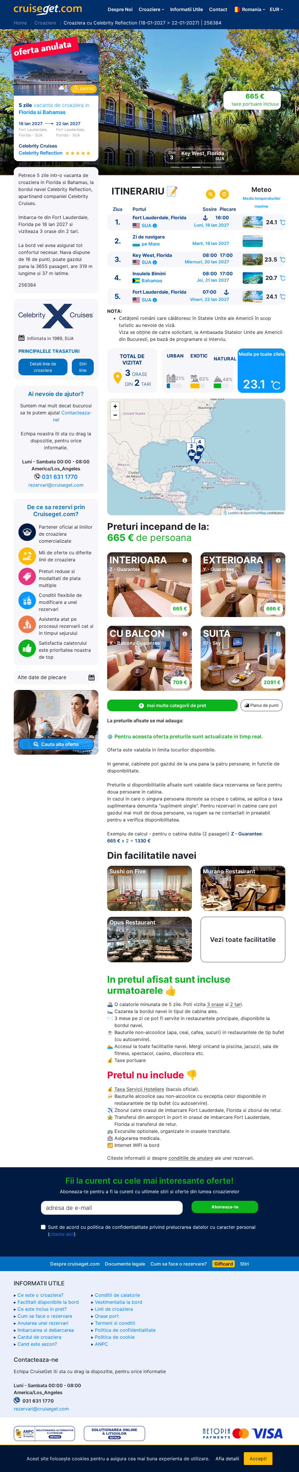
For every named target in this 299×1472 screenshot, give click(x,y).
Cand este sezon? (37, 1344)
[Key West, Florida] (253, 259)
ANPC (101, 1344)
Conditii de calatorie (117, 1295)
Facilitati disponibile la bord (48, 1302)
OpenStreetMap (255, 512)
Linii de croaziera (114, 1309)
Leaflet (233, 512)
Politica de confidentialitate (125, 1330)
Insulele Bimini (149, 273)
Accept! (258, 1459)
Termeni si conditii (115, 1323)
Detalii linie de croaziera (43, 367)
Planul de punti (264, 705)
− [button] (115, 415)
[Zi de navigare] (253, 241)
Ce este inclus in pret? (42, 1309)
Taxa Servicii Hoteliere (139, 1089)
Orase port (107, 1316)
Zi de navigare (149, 237)
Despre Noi (120, 9)
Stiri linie (82, 367)
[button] (276, 102)
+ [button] (115, 406)
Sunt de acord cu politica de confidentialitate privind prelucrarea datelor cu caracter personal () (151, 1230)
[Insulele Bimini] (253, 278)
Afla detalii (227, 1459)
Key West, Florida (152, 255)
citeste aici (62, 1234)
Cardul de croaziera (39, 1337)
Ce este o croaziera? (40, 1295)
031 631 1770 (60, 476)
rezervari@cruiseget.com (56, 485)
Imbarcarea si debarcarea (46, 1330)
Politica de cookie (115, 1337)
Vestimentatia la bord (118, 1302)
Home (20, 23)
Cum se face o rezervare (45, 1316)
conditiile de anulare (190, 1158)
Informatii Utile (186, 9)
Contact (218, 9)
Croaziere (45, 23)
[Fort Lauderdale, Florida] (253, 222)
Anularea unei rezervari (43, 1323)
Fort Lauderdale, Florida (159, 217)
